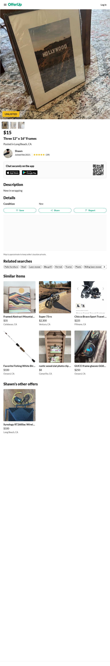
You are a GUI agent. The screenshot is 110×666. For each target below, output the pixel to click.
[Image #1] (5, 125)
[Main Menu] (5, 4)
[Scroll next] (104, 267)
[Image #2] (13, 125)
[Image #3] (21, 125)
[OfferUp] (15, 4)
